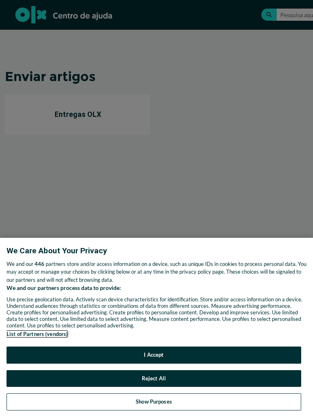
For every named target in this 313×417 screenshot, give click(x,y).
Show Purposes (154, 401)
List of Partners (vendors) (37, 334)
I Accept (153, 354)
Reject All (154, 378)
